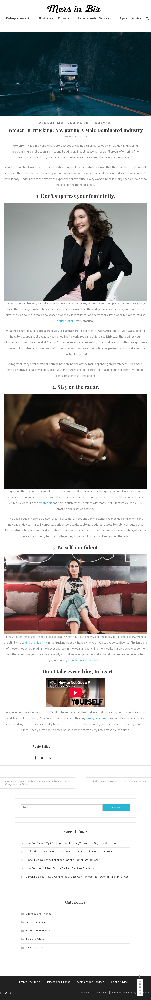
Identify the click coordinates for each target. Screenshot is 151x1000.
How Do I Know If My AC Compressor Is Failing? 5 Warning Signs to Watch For (71, 843)
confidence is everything (86, 660)
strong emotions (96, 718)
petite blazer (65, 321)
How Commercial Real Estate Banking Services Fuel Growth (61, 868)
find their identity (36, 643)
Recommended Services (94, 19)
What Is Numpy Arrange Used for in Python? (117, 781)
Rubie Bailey (41, 747)
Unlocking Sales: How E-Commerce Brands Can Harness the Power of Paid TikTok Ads (77, 877)
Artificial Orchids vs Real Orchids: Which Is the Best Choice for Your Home (69, 851)
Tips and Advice (130, 19)
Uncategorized (35, 947)
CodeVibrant (143, 992)
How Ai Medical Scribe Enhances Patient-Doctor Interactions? (63, 860)
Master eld (45, 503)
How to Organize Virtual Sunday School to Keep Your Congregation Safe (37, 783)
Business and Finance (54, 19)
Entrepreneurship (18, 19)
